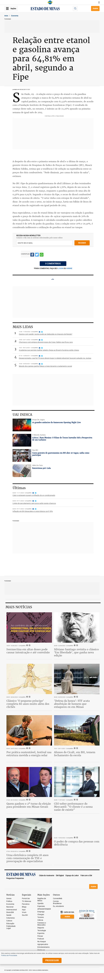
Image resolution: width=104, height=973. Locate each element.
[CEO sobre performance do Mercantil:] (77, 782)
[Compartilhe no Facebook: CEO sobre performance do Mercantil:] (74, 800)
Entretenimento (43, 947)
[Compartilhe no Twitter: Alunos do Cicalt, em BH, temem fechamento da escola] (77, 748)
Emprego (41, 912)
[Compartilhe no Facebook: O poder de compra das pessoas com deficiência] (74, 838)
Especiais (41, 906)
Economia (14, 16)
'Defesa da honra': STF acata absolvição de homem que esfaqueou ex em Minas (72, 704)
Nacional (9, 907)
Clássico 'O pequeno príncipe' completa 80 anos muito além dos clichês (27, 704)
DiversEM (10, 912)
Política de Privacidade (9, 955)
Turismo (40, 917)
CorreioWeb (57, 898)
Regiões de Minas (41, 899)
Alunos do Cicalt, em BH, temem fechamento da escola (74, 753)
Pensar (40, 936)
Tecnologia (41, 930)
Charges (40, 914)
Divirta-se (41, 950)
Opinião (40, 903)
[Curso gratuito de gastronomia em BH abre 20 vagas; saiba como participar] (22, 455)
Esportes (40, 933)
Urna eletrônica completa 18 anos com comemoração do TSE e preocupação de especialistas (27, 858)
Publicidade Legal (10, 927)
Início (6, 16)
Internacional (11, 910)
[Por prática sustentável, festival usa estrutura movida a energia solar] (29, 730)
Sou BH (25, 915)
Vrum (24, 912)
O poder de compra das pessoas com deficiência (76, 843)
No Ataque (41, 941)
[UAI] (50, 2)
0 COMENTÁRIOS (53, 263)
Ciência (40, 920)
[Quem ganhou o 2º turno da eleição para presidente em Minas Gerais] (29, 782)
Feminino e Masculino (41, 924)
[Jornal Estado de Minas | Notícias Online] (45, 9)
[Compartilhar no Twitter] (37, 255)
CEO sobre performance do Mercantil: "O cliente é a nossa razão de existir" (73, 806)
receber (82, 243)
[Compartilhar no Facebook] (32, 255)
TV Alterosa (26, 901)
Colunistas (10, 918)
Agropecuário (42, 944)
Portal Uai (26, 898)
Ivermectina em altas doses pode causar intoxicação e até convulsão (28, 651)
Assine (95, 8)
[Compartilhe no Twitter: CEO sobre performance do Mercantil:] (77, 800)
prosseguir (52, 960)
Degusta (40, 928)
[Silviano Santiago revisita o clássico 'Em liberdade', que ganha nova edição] (77, 627)
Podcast (40, 939)
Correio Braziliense (57, 902)
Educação (10, 923)
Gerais (8, 898)
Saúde (8, 915)
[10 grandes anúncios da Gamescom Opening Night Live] (22, 425)
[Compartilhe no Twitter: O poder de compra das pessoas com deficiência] (77, 838)
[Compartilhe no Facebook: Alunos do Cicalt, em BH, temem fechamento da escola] (74, 748)
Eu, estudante (58, 906)
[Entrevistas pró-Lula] (22, 470)
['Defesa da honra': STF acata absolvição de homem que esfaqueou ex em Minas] (77, 679)
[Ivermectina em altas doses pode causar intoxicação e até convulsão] (29, 627)
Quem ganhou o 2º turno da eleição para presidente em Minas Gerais (28, 805)
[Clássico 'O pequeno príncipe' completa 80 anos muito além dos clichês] (29, 679)
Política (9, 901)
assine (69, 268)
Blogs (24, 907)
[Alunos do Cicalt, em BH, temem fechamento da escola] (77, 730)
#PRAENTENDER (44, 909)
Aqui (23, 910)
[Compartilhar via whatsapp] (42, 255)
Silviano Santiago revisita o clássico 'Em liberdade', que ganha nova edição (76, 652)
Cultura (9, 921)
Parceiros (25, 904)
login (61, 268)
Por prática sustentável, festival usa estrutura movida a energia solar (28, 753)
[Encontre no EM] (75, 8)
